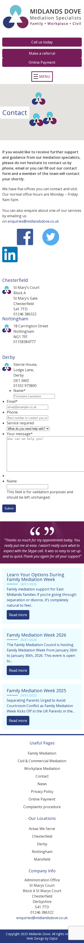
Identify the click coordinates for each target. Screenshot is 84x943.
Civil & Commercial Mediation (42, 760)
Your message (20, 433)
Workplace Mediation (42, 768)
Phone (12, 412)
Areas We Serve (42, 828)
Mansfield (42, 859)
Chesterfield (42, 836)
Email (12, 401)
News (42, 783)
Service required (20, 423)
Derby (42, 843)
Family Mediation (42, 753)
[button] (38, 98)
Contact (42, 776)
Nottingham (42, 851)
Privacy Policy (42, 791)
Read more (18, 614)
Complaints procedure (42, 806)
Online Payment (42, 799)
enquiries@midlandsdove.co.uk (33, 221)
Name (19, 390)
